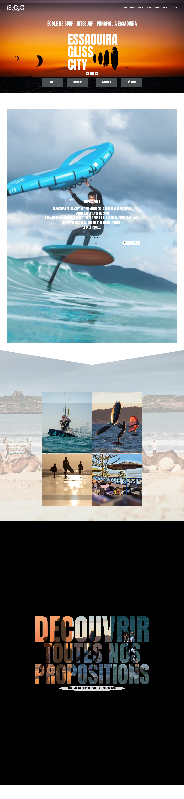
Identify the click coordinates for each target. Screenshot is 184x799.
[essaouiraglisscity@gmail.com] (96, 73)
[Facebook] (87, 73)
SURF (125, 8)
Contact (156, 8)
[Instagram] (92, 73)
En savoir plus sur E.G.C (92, 237)
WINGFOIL (140, 8)
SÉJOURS (148, 8)
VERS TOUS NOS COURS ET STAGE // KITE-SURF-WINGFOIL (92, 688)
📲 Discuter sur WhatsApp (131, 242)
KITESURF (132, 8)
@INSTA (164, 8)
